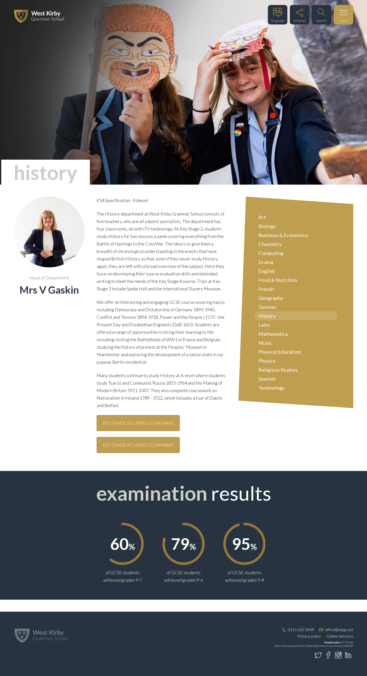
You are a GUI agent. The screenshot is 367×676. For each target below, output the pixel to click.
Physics (266, 361)
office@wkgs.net (339, 629)
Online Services (340, 636)
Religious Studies (278, 370)
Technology (271, 388)
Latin (264, 325)
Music (265, 343)
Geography (270, 298)
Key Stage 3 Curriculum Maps (138, 423)
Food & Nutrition (277, 280)
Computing (270, 253)
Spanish (267, 379)
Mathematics (273, 334)
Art (262, 217)
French (266, 289)
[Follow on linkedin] (348, 655)
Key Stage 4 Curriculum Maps (138, 445)
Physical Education (279, 352)
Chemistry (270, 244)
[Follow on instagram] (338, 655)
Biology (267, 226)
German (267, 307)
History (267, 316)
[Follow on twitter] (318, 655)
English (266, 271)
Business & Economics (283, 235)
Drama (265, 262)
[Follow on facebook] (328, 655)
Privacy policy (309, 636)
